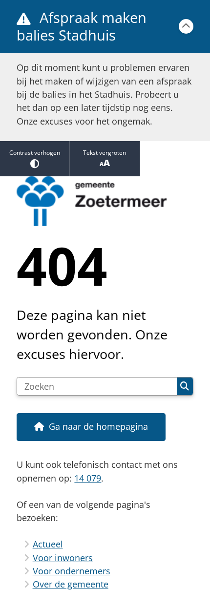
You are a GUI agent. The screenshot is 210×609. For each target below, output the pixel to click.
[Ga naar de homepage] (105, 201)
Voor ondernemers (71, 571)
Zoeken (185, 386)
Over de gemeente (70, 584)
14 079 (87, 478)
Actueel (48, 544)
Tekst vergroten (104, 152)
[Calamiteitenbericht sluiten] (186, 26)
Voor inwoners (63, 558)
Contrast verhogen (34, 152)
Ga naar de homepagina (98, 426)
